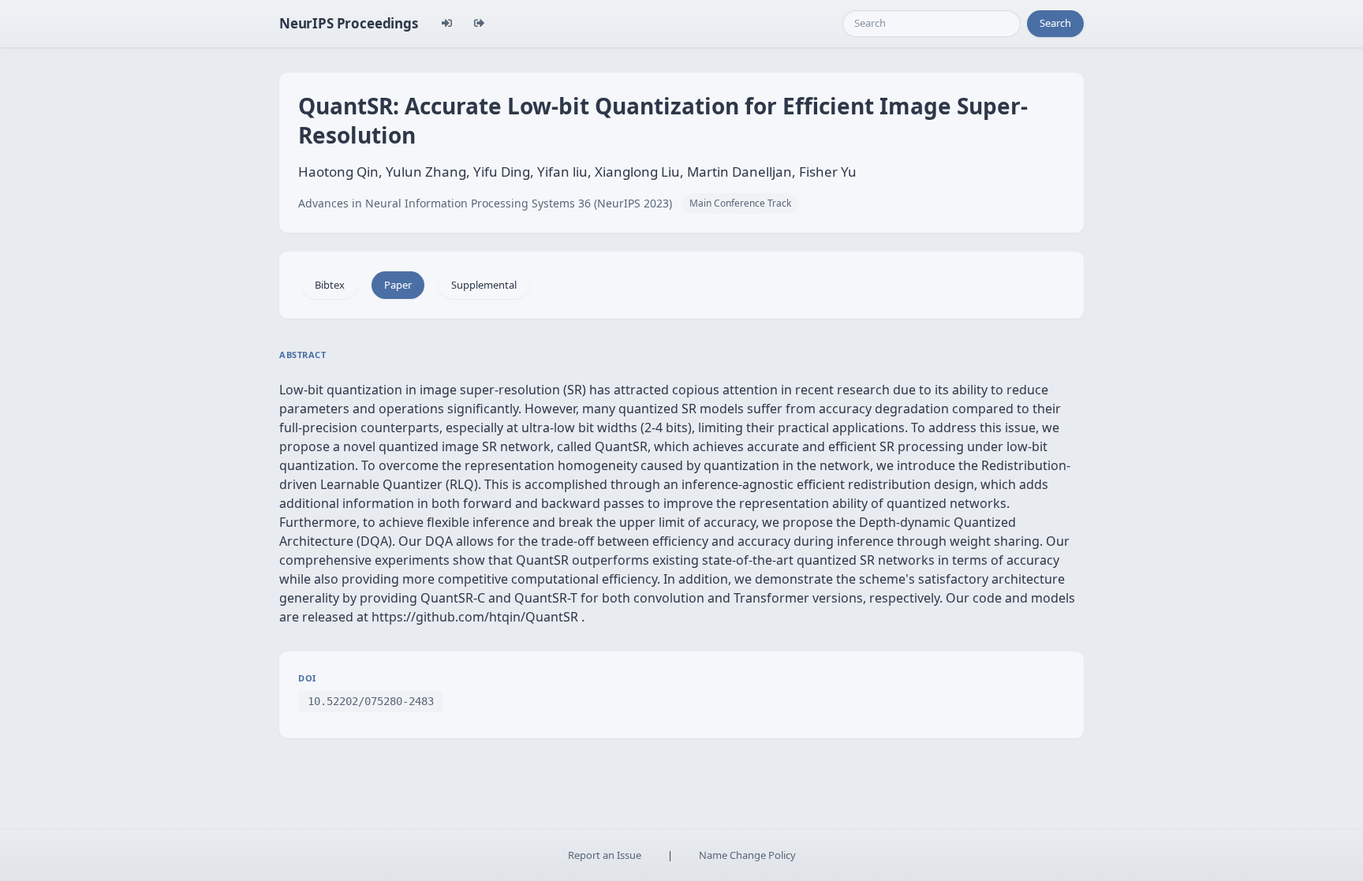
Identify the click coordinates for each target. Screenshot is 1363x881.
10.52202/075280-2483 (371, 701)
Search (1055, 23)
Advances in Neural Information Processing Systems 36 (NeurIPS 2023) (485, 203)
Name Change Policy (747, 855)
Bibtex (330, 285)
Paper (398, 285)
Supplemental (484, 285)
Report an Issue (604, 855)
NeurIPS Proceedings (348, 23)
